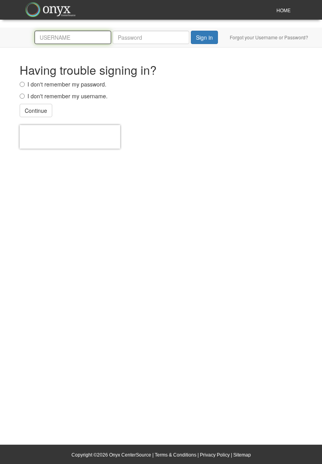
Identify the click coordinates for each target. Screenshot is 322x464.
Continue (36, 110)
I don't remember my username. (67, 96)
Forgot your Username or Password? (269, 37)
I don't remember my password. (66, 84)
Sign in (204, 37)
